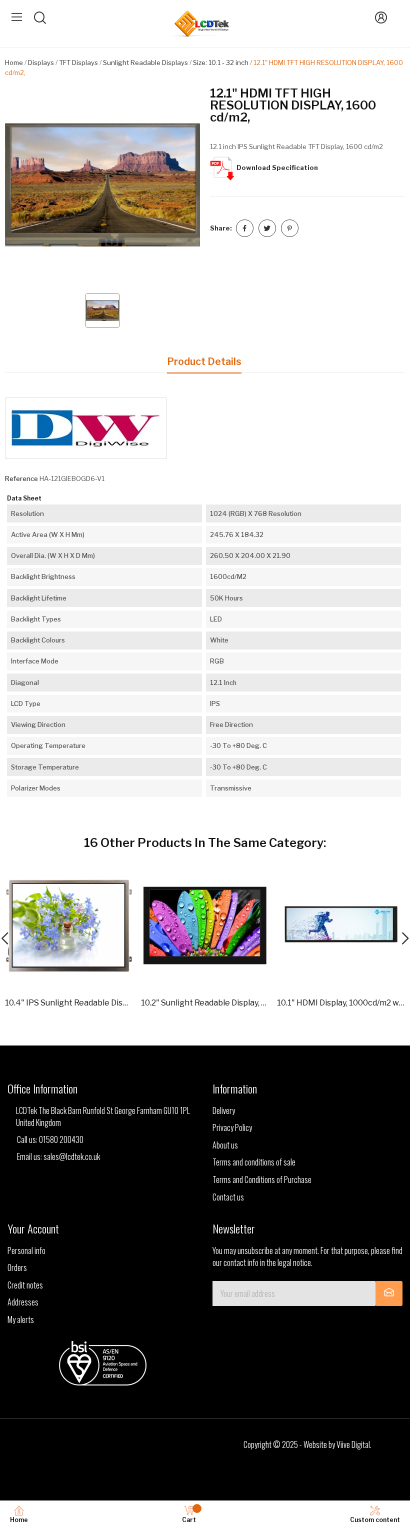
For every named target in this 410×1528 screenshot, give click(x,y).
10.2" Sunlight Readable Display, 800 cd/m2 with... (205, 1003)
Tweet (267, 228)
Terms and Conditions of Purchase (262, 1180)
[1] (389, 1293)
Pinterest (289, 228)
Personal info (27, 1250)
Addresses (23, 1302)
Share (245, 228)
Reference (21, 478)
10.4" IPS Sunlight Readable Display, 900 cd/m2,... (69, 1003)
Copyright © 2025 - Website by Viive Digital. (308, 1444)
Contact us (228, 1197)
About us (225, 1145)
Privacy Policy (232, 1128)
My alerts (21, 1320)
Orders (17, 1268)
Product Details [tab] (204, 362)
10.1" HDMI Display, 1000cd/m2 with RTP (341, 1003)
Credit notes (25, 1285)
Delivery (223, 1110)
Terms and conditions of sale (254, 1162)
